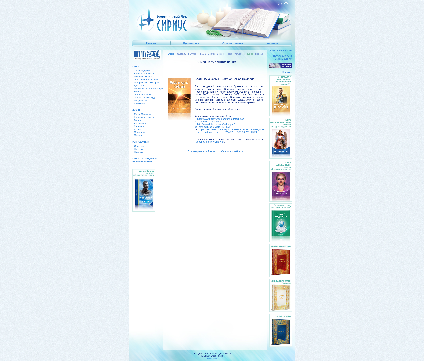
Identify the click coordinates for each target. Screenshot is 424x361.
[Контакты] (274, 44)
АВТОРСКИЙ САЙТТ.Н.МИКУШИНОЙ (282, 57)
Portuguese (239, 54)
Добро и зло (140, 85)
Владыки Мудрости (144, 73)
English (171, 54)
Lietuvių (211, 54)
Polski (229, 54)
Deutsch (221, 54)
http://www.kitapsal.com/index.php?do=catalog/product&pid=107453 (215, 125)
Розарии (138, 91)
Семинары (139, 126)
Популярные (140, 100)
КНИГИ (135, 66)
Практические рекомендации (148, 88)
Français (259, 54)
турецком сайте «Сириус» (209, 141)
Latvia (203, 54)
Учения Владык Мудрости (147, 97)
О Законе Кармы (142, 94)
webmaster (212, 358)
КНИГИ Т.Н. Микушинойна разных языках (144, 159)
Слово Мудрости (142, 70)
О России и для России (146, 79)
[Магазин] (191, 44)
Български (193, 54)
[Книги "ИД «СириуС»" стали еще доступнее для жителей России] (146, 59)
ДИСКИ (136, 110)
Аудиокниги (140, 123)
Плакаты (138, 149)
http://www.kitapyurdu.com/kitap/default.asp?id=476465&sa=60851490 (220, 120)
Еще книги (139, 103)
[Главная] (150, 44)
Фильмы (138, 129)
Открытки (139, 146)
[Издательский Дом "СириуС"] (158, 30)
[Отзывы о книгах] (232, 44)
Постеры (138, 152)
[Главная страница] (286, 4)
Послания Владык (143, 76)
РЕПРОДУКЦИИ (140, 142)
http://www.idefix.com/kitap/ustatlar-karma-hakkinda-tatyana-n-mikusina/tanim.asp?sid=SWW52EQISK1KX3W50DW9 (229, 130)
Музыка (138, 135)
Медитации (139, 132)
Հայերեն (181, 54)
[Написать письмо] (279, 4)
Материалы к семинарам (146, 82)
